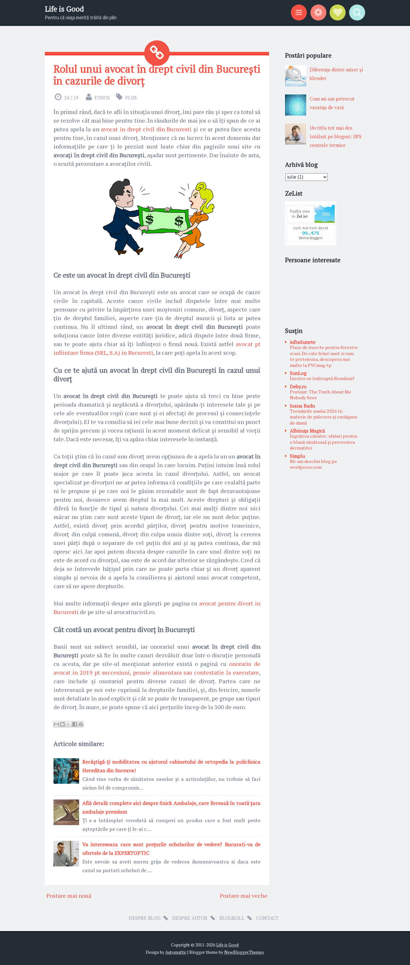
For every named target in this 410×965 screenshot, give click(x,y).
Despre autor (190, 918)
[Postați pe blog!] (62, 724)
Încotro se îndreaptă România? (322, 378)
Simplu (297, 456)
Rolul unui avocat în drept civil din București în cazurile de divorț (156, 74)
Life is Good (64, 9)
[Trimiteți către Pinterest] (81, 724)
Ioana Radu (302, 405)
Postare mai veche (243, 895)
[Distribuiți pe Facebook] (74, 724)
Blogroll (231, 918)
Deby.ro (298, 386)
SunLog (298, 373)
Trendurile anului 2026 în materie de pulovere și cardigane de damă (323, 417)
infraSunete (303, 342)
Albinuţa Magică (307, 430)
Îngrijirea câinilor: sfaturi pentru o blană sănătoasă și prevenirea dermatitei (323, 442)
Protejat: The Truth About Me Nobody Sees (320, 395)
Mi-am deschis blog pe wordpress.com (313, 464)
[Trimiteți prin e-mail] (56, 724)
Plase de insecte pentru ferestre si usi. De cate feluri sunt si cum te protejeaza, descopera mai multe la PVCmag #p (324, 356)
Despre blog (144, 918)
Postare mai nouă (68, 895)
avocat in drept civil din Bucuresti (146, 129)
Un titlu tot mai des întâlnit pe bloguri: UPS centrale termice (336, 136)
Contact (267, 918)
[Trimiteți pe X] (68, 724)
